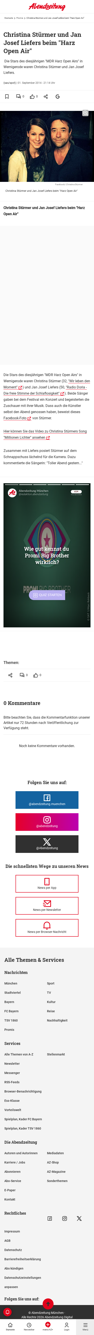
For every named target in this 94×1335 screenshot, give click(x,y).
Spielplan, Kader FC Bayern (23, 1119)
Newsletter (12, 1063)
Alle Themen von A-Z (18, 1054)
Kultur (51, 1002)
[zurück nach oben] (48, 1304)
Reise (51, 1011)
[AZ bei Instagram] (64, 1218)
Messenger (12, 1073)
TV (49, 992)
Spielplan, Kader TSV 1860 (22, 1128)
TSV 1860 (11, 1020)
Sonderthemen (57, 1181)
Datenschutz (13, 1250)
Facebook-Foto (14, 418)
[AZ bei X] (79, 1218)
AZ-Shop (53, 1162)
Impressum (12, 1231)
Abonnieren (12, 1171)
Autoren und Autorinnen (21, 1153)
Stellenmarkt (56, 1054)
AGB (7, 1240)
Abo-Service (12, 1181)
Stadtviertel (12, 992)
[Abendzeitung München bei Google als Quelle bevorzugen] (58, 96)
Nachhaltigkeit (57, 1020)
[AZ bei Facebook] (49, 1218)
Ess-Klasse (12, 1100)
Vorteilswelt (12, 1110)
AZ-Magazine (56, 1171)
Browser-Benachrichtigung (23, 1091)
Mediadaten (55, 1153)
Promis (19, 18)
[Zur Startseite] (47, 10)
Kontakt (9, 1199)
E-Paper (10, 1190)
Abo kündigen (13, 1268)
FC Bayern (11, 1011)
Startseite (8, 18)
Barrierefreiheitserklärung (22, 1259)
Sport (50, 983)
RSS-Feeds (11, 1082)
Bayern (9, 1002)
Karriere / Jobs (14, 1162)
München (10, 983)
